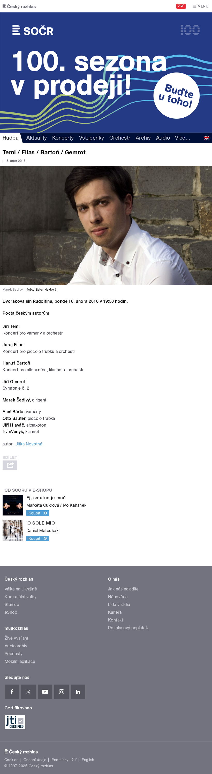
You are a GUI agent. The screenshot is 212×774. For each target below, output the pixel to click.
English (88, 760)
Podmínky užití (64, 760)
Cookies (11, 760)
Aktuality (36, 138)
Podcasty (14, 653)
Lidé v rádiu (119, 604)
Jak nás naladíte (123, 589)
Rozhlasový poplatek (128, 627)
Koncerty (63, 138)
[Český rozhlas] (19, 6)
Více (183, 138)
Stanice (12, 604)
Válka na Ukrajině (21, 589)
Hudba (11, 138)
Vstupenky (91, 138)
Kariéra (115, 612)
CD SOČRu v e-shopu (28, 490)
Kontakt (115, 620)
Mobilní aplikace (20, 661)
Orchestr (120, 138)
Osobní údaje (35, 760)
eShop (11, 612)
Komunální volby (20, 596)
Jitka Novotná (29, 444)
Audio (163, 138)
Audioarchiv (16, 645)
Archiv (143, 138)
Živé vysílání (16, 638)
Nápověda (118, 596)
